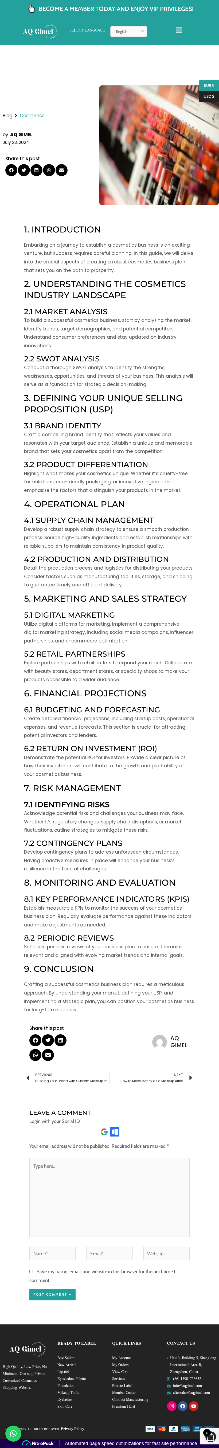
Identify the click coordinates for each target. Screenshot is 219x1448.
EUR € (206, 85)
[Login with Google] (104, 1132)
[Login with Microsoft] (114, 1132)
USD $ (206, 96)
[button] (11, 170)
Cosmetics (32, 115)
